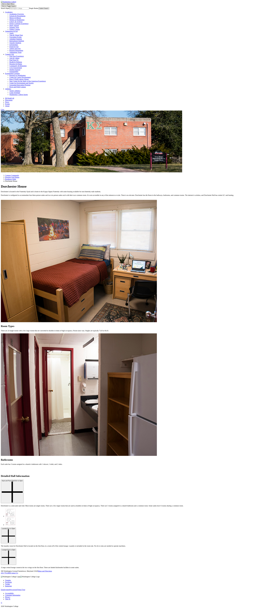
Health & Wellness (15, 62)
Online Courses (14, 29)
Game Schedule (14, 93)
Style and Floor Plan (12, 481)
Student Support (14, 70)
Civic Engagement (15, 68)
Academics (9, 12)
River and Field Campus (17, 87)
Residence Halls (10, 179)
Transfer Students (15, 43)
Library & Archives (16, 22)
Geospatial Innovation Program (19, 85)
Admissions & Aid (11, 31)
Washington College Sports (18, 94)
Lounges (8, 550)
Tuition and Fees (15, 48)
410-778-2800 (5, 573)
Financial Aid (13, 47)
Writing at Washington (16, 20)
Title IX (7, 599)
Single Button (33, 8)
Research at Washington (17, 75)
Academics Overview (16, 14)
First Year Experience (16, 56)
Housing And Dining (12, 177)
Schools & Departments (17, 16)
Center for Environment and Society (21, 83)
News (7, 102)
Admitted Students (15, 39)
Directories (8, 100)
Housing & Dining (15, 64)
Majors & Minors (15, 18)
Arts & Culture (14, 58)
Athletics (8, 89)
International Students (16, 41)
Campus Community (12, 175)
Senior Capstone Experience (18, 24)
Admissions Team (15, 52)
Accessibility (9, 593)
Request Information (16, 50)
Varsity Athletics (14, 91)
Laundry (8, 528)
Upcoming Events (15, 37)
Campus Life (9, 54)
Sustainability (13, 71)
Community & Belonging (18, 66)
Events (7, 104)
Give (2, 109)
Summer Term (14, 27)
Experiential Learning (12, 73)
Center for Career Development (20, 77)
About (7, 106)
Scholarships (13, 45)
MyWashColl (9, 98)
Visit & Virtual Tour (16, 35)
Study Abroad (14, 25)
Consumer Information (12, 595)
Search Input (5, 8)
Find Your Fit (13, 60)
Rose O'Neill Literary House (19, 79)
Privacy (7, 597)
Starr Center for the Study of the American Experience (27, 81)
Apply (11, 33)
